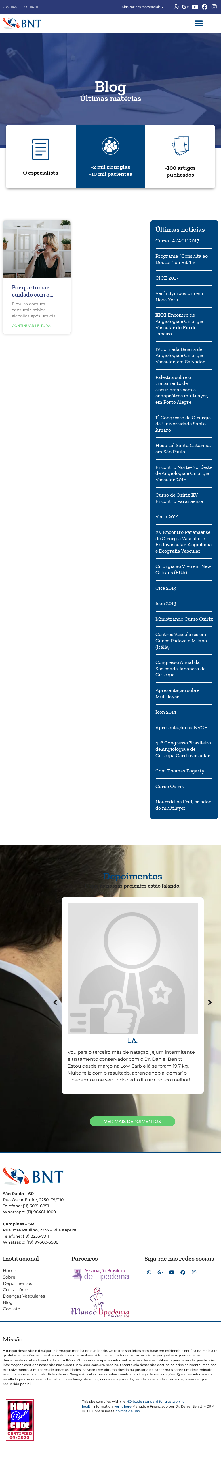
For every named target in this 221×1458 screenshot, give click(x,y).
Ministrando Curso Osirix (184, 619)
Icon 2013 (165, 603)
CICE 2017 (166, 278)
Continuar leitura (31, 325)
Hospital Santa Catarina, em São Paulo (183, 448)
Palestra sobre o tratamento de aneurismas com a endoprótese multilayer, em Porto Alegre (181, 389)
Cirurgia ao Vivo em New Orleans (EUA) (183, 569)
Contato (11, 1308)
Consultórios (16, 1289)
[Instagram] (214, 7)
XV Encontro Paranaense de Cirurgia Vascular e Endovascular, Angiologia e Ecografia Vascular (183, 541)
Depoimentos (17, 1283)
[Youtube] (195, 7)
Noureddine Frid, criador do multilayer (183, 804)
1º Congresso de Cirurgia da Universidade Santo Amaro (183, 423)
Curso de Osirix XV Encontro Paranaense (179, 498)
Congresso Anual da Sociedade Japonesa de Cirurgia (180, 668)
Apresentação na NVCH (181, 727)
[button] (199, 23)
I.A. (133, 1040)
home (9, 1270)
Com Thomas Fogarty (179, 771)
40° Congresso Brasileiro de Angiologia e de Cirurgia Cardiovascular (183, 749)
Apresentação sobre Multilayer (177, 693)
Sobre (9, 1277)
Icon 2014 (165, 712)
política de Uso (127, 1411)
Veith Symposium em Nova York (179, 296)
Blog (8, 1302)
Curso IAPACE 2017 (177, 240)
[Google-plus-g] (186, 7)
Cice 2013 (165, 588)
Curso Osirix (169, 786)
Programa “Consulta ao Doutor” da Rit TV (181, 259)
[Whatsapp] (176, 7)
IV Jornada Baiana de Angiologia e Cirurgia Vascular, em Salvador (180, 355)
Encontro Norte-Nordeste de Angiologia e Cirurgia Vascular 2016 (183, 473)
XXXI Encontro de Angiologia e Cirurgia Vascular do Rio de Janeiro (179, 324)
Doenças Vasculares (24, 1296)
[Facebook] (205, 7)
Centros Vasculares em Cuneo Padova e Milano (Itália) (181, 640)
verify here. (123, 1406)
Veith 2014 (167, 516)
